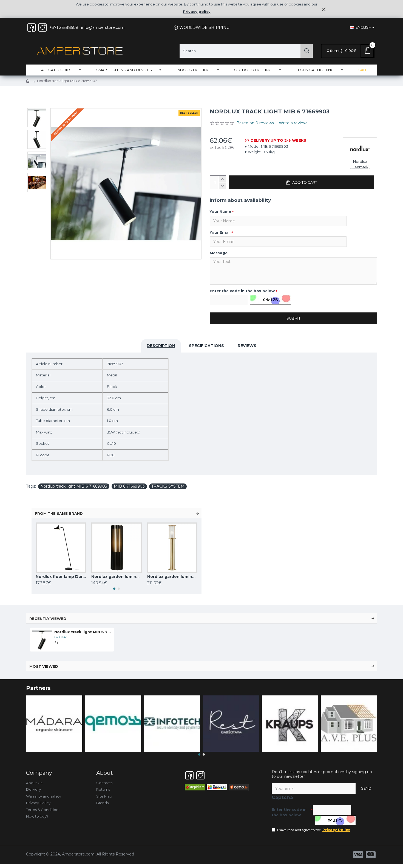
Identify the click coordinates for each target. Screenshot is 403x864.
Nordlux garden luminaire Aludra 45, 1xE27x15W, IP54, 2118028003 (116, 576)
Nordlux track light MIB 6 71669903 (73, 486)
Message (219, 253)
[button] (114, 589)
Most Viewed (43, 666)
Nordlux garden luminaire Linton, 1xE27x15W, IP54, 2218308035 (172, 576)
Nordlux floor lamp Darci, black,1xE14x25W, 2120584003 (61, 576)
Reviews (247, 345)
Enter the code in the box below (242, 291)
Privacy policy (197, 11)
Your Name (220, 211)
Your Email (220, 232)
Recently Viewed (47, 618)
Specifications (206, 345)
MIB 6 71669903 (129, 486)
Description (161, 345)
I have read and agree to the (313, 829)
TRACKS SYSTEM (168, 486)
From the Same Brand (59, 513)
